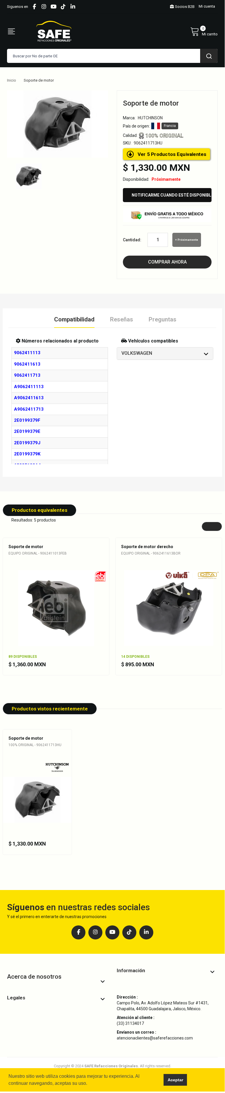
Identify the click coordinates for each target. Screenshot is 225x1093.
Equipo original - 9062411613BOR (151, 553)
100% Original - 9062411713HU (34, 745)
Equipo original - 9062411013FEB (37, 553)
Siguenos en (17, 6)
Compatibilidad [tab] (74, 319)
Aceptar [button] (175, 1079)
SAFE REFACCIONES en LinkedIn (72, 6)
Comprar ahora (167, 262)
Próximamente (188, 239)
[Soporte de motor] (29, 176)
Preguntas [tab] (162, 319)
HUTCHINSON (150, 118)
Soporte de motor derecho (147, 546)
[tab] (165, 353)
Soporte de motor (25, 546)
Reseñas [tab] (121, 319)
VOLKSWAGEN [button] (136, 353)
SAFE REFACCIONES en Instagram (43, 6)
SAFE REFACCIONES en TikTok (63, 6)
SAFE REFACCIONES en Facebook (34, 6)
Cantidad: (132, 239)
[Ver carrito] (204, 31)
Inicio (11, 80)
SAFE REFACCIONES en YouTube (53, 6)
